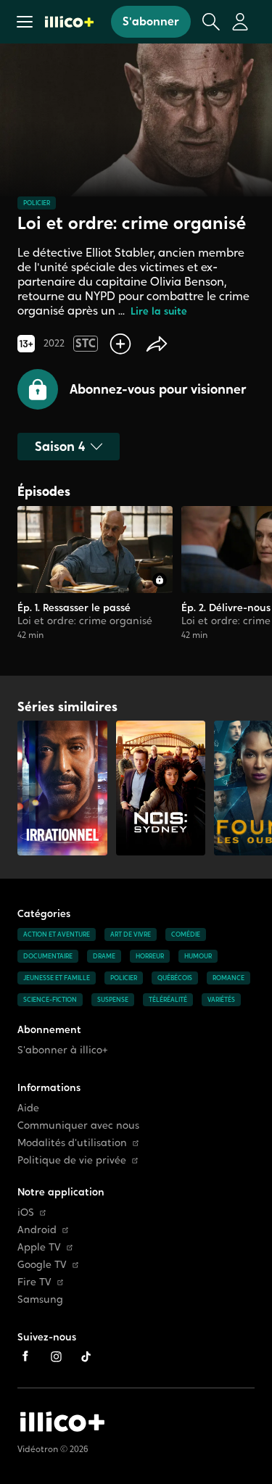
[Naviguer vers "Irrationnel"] (62, 788)
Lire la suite (159, 311)
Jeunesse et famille (56, 978)
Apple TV (39, 1247)
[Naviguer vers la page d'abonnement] (95, 579)
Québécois (174, 978)
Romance (228, 978)
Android (37, 1230)
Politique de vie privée (71, 1160)
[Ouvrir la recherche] (211, 21)
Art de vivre (130, 934)
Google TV (42, 1265)
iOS (25, 1212)
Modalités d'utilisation (72, 1143)
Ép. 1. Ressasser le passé (74, 607)
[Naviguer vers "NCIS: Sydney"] (161, 788)
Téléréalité (168, 999)
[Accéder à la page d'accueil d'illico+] (62, 1422)
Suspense (112, 999)
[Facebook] (25, 1356)
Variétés (221, 999)
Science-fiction (50, 999)
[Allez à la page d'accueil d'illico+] (69, 21)
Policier (36, 203)
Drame (104, 956)
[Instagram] (56, 1356)
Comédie (185, 934)
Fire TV (34, 1282)
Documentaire (48, 956)
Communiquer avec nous (78, 1125)
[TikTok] (86, 1356)
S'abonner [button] (151, 21)
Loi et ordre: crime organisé (84, 620)
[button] (24, 21)
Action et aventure (56, 934)
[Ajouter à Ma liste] (120, 343)
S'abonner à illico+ (62, 1050)
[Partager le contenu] (156, 343)
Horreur (150, 956)
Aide (28, 1108)
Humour (198, 956)
